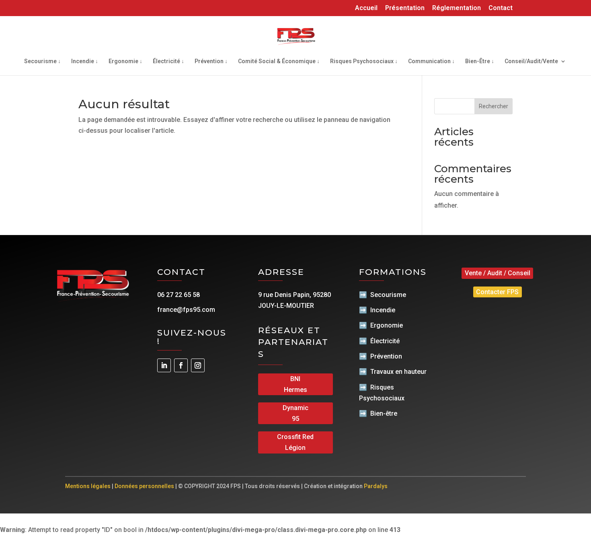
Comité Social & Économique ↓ (279, 61)
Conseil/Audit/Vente (531, 61)
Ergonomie (386, 325)
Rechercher (493, 106)
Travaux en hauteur (398, 371)
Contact (500, 8)
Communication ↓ (431, 61)
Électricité (385, 341)
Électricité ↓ (168, 61)
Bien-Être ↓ (479, 61)
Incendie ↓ (84, 61)
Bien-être (383, 413)
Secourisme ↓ (42, 61)
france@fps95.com (186, 309)
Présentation (405, 8)
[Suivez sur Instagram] (198, 365)
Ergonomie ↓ (125, 61)
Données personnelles (144, 486)
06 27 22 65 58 (178, 295)
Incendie (382, 310)
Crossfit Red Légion (295, 442)
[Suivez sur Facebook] (181, 365)
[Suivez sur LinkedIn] (164, 365)
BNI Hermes (295, 384)
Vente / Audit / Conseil (497, 273)
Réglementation (456, 8)
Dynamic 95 (295, 413)
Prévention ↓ (211, 61)
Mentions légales (88, 486)
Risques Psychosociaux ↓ (364, 61)
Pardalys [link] (376, 486)
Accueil (366, 8)
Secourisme (388, 295)
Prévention (386, 356)
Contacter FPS (497, 292)
